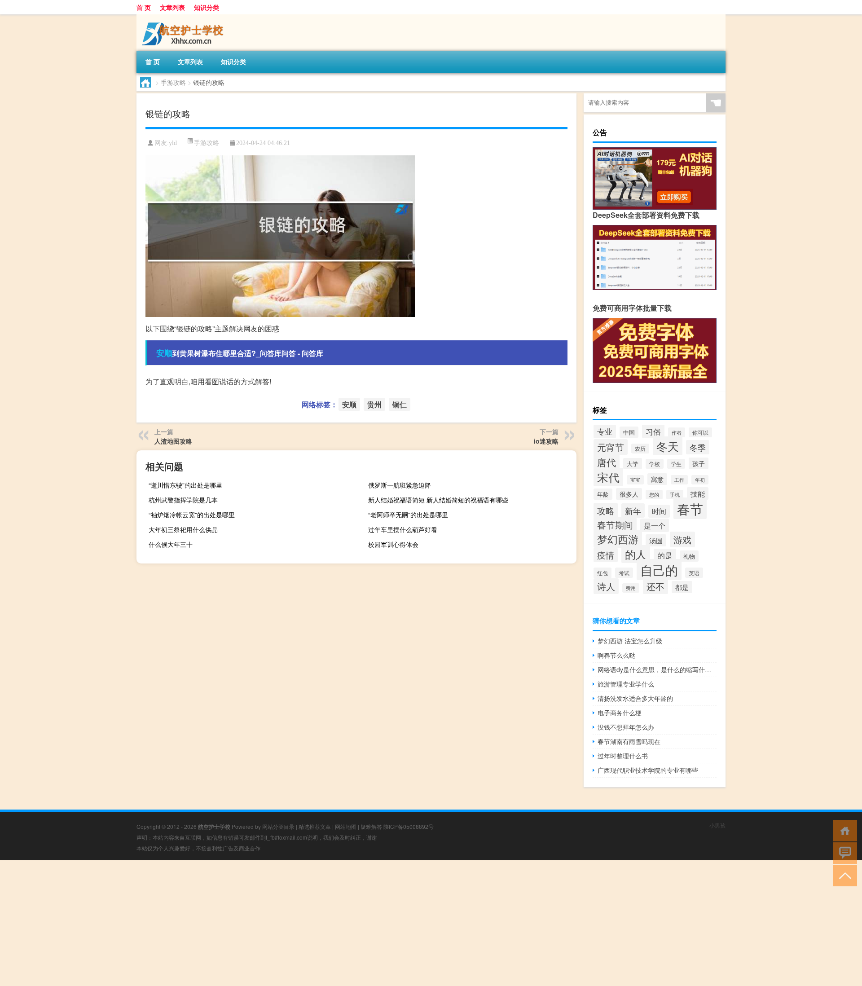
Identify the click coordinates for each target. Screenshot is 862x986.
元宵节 (610, 446)
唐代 (606, 462)
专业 (604, 431)
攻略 (605, 510)
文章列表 (172, 7)
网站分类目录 (278, 826)
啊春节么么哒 (616, 655)
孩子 (698, 463)
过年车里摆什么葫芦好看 (402, 529)
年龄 (603, 494)
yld (173, 143)
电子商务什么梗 (620, 712)
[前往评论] (843, 852)
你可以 (700, 432)
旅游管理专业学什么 (626, 683)
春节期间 (615, 524)
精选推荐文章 (315, 826)
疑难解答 (371, 826)
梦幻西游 (617, 538)
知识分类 (206, 7)
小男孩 (717, 825)
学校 (654, 463)
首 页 (143, 7)
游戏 (682, 539)
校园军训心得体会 (393, 544)
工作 (679, 479)
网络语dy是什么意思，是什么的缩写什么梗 (657, 669)
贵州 (374, 404)
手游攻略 (173, 82)
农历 (640, 448)
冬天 (667, 446)
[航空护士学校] (183, 17)
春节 (690, 508)
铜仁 (399, 404)
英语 (694, 573)
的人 (635, 554)
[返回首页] (843, 830)
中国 (629, 432)
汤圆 (656, 540)
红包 (602, 573)
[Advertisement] (269, 923)
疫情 (605, 555)
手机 (675, 494)
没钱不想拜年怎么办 (626, 726)
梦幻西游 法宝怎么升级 (630, 640)
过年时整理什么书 (623, 755)
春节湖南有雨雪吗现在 (629, 741)
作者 (677, 432)
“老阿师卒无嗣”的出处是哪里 (408, 514)
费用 (631, 588)
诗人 (606, 586)
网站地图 (345, 826)
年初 (700, 479)
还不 (655, 586)
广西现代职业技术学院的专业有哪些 (648, 770)
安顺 (164, 353)
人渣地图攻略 (173, 440)
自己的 (659, 569)
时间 (659, 511)
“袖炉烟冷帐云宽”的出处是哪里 (192, 514)
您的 (654, 494)
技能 (697, 493)
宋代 (608, 477)
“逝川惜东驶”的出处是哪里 (185, 484)
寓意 (657, 479)
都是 (682, 587)
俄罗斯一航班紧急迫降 (399, 484)
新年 (633, 510)
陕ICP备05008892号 (408, 826)
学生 (676, 463)
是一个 (654, 525)
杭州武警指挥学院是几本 (183, 499)
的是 (665, 555)
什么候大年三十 (171, 544)
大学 (632, 463)
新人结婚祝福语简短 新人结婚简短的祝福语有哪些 (438, 499)
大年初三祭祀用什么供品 (183, 529)
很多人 (629, 493)
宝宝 (635, 479)
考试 (624, 573)
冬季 (698, 447)
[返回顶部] (843, 875)
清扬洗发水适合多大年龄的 (635, 698)
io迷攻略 (546, 440)
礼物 (689, 556)
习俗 (653, 431)
